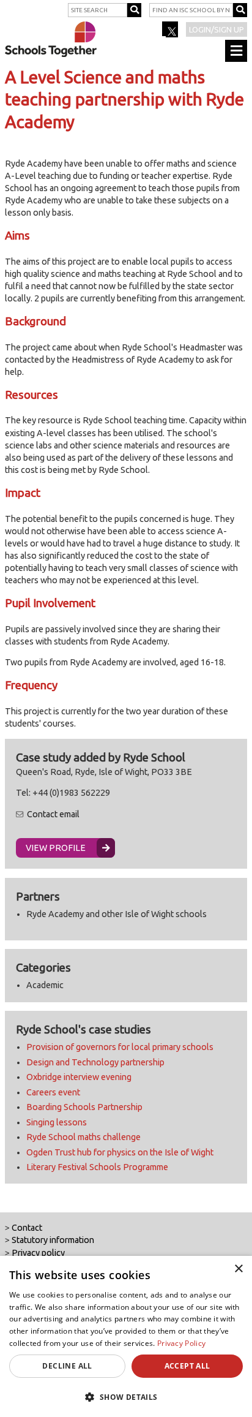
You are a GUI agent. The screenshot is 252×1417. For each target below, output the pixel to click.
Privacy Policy (181, 1343)
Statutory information (53, 1240)
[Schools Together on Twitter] (171, 33)
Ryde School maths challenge (83, 1137)
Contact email (53, 814)
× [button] (238, 1269)
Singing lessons (56, 1122)
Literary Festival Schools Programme (97, 1167)
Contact (27, 1228)
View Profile (56, 848)
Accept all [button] (187, 1366)
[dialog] (126, 1336)
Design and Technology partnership (95, 1062)
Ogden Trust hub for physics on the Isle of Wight (119, 1152)
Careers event (53, 1092)
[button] (126, 1397)
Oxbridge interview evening (79, 1077)
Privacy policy (38, 1253)
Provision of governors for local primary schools (119, 1047)
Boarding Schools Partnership (84, 1107)
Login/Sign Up (216, 29)
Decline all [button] (67, 1366)
